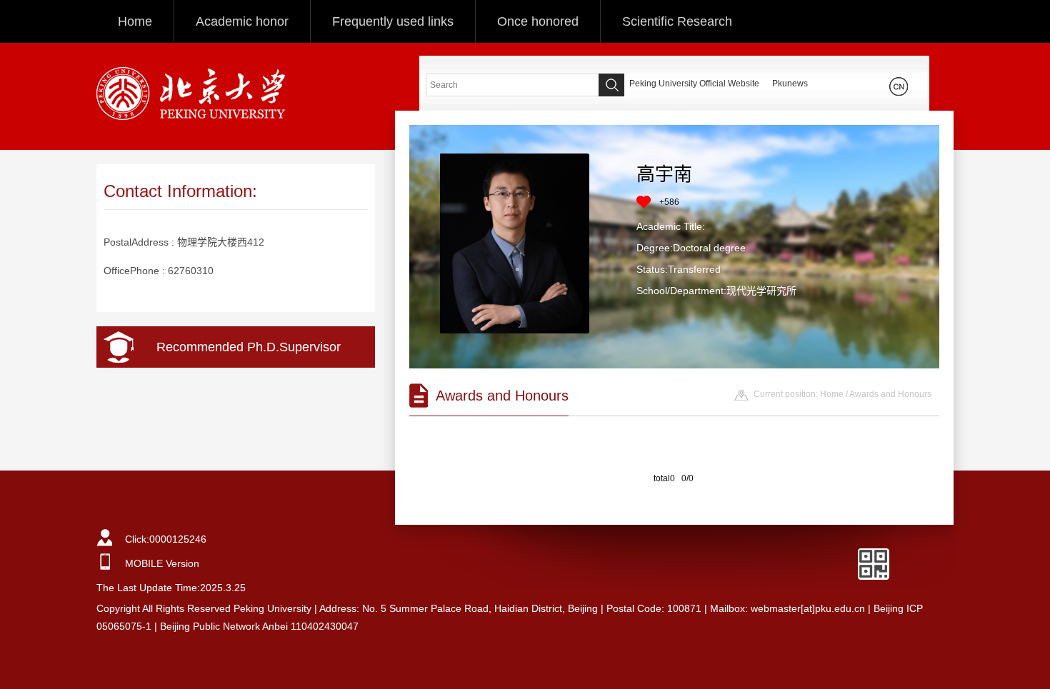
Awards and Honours (890, 394)
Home (135, 21)
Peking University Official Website (694, 84)
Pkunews (790, 84)
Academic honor (242, 21)
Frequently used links (393, 21)
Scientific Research (677, 21)
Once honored (538, 21)
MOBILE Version (162, 563)
